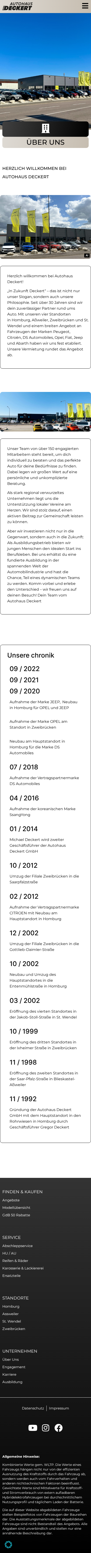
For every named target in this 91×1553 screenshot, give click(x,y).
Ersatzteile (11, 1275)
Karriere (9, 1374)
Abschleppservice (17, 1246)
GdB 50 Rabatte (16, 1215)
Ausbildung (12, 1382)
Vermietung (33, 349)
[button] (8, 1544)
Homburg (21, 320)
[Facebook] (58, 1428)
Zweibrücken (62, 320)
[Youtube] (33, 1428)
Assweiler (10, 1314)
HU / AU (9, 1253)
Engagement (13, 1367)
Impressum (59, 1408)
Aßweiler (40, 320)
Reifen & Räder (15, 1260)
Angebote (11, 1200)
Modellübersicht (16, 1207)
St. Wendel (11, 1321)
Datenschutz (33, 1408)
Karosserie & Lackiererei (23, 1268)
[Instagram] (46, 1428)
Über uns (10, 1359)
